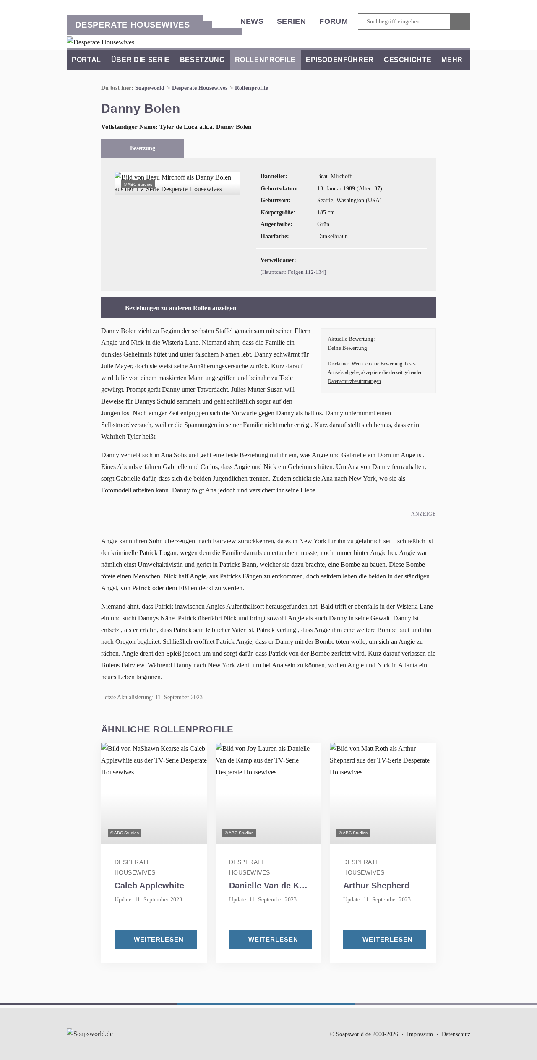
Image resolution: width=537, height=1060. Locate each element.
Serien (291, 21)
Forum (333, 21)
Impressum (420, 1034)
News (251, 21)
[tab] (143, 148)
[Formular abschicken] (460, 21)
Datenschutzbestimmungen (354, 381)
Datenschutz (456, 1034)
